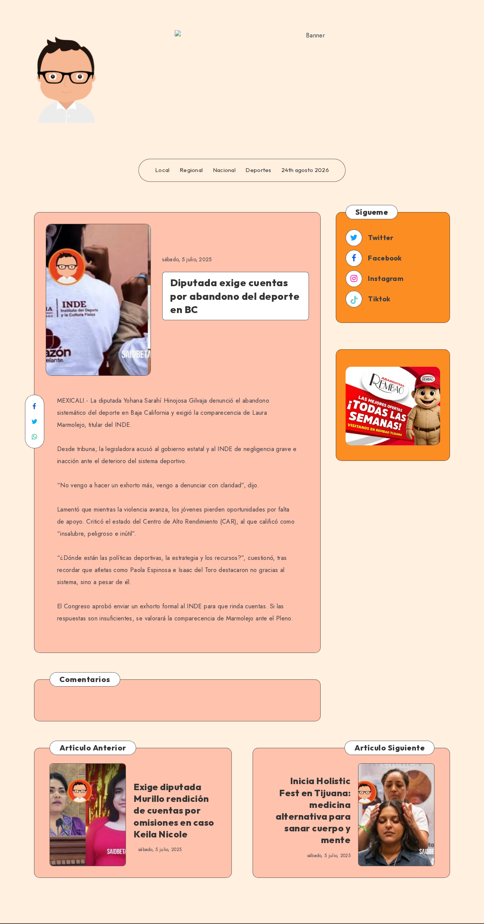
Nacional (224, 170)
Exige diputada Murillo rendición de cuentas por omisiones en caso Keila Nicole (173, 810)
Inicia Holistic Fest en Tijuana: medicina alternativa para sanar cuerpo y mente (313, 810)
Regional (191, 170)
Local (162, 170)
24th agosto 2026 (305, 170)
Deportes (258, 170)
